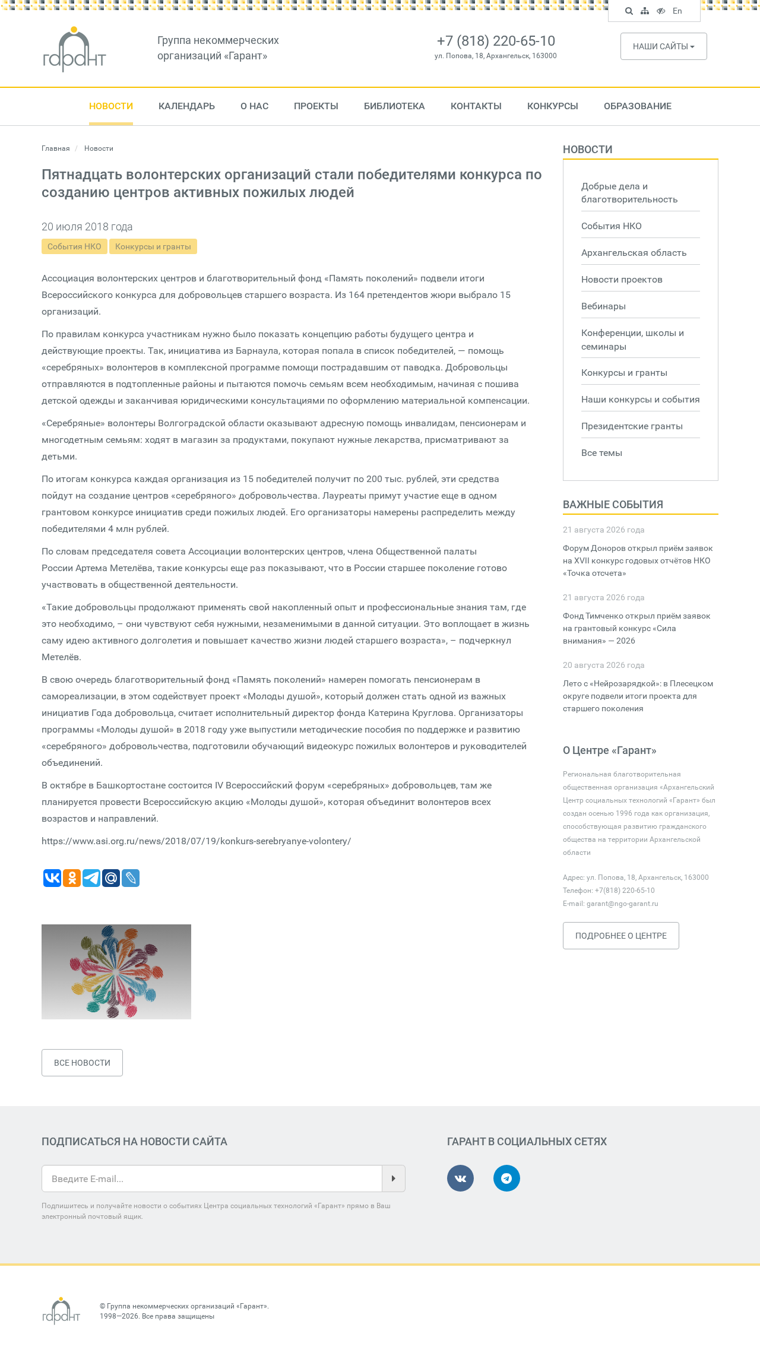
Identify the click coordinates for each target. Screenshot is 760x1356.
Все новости (82, 1062)
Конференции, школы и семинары (632, 339)
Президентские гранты (632, 426)
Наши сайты (661, 46)
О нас (254, 106)
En (679, 12)
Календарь (187, 106)
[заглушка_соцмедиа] (116, 971)
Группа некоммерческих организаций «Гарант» (187, 1306)
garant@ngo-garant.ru (622, 903)
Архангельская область (634, 252)
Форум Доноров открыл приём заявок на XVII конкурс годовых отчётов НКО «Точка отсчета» (638, 560)
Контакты (476, 106)
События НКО (75, 246)
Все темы (601, 452)
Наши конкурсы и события (640, 399)
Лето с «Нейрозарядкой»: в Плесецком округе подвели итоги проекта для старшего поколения (638, 696)
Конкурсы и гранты (153, 246)
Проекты (316, 106)
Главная (56, 148)
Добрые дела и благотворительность (629, 192)
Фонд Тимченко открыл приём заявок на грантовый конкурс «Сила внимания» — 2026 (637, 628)
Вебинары (603, 306)
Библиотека (394, 106)
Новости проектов (622, 279)
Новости (111, 106)
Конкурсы (552, 106)
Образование (638, 106)
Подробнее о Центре (621, 935)
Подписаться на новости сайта (134, 1141)
